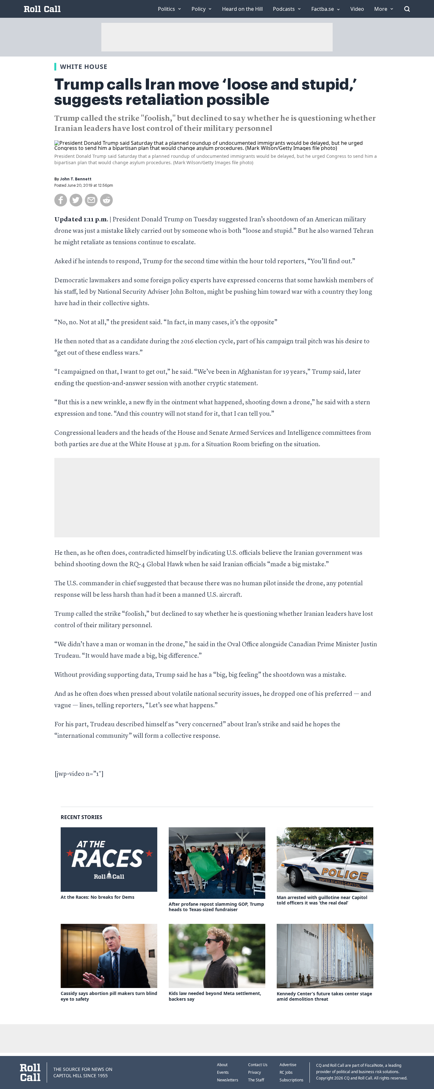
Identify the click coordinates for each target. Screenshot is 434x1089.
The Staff (256, 1080)
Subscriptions (291, 1080)
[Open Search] (407, 9)
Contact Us (258, 1064)
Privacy (254, 1072)
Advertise (288, 1064)
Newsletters (227, 1080)
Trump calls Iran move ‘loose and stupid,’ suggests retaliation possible (205, 92)
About (222, 1064)
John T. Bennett (76, 179)
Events (223, 1072)
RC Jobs (286, 1072)
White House (83, 66)
